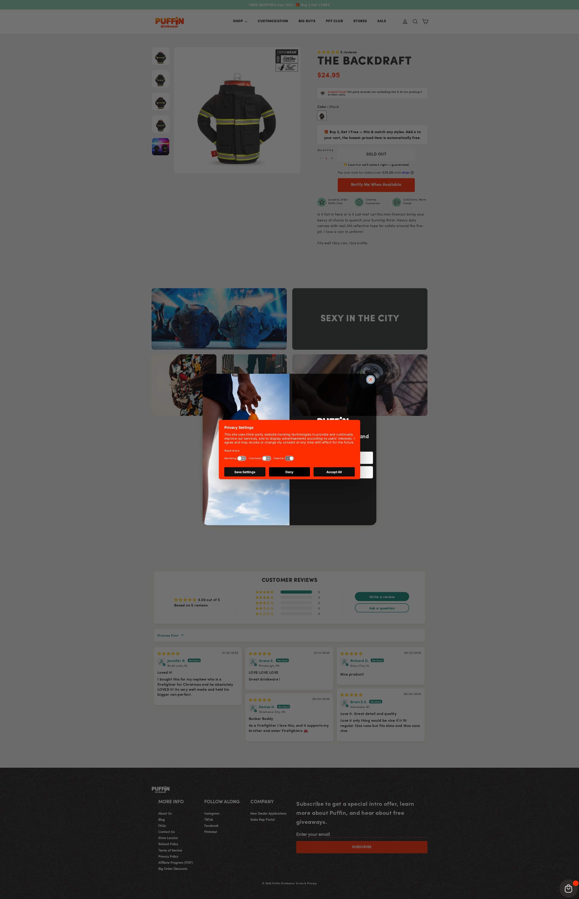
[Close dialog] (371, 380)
